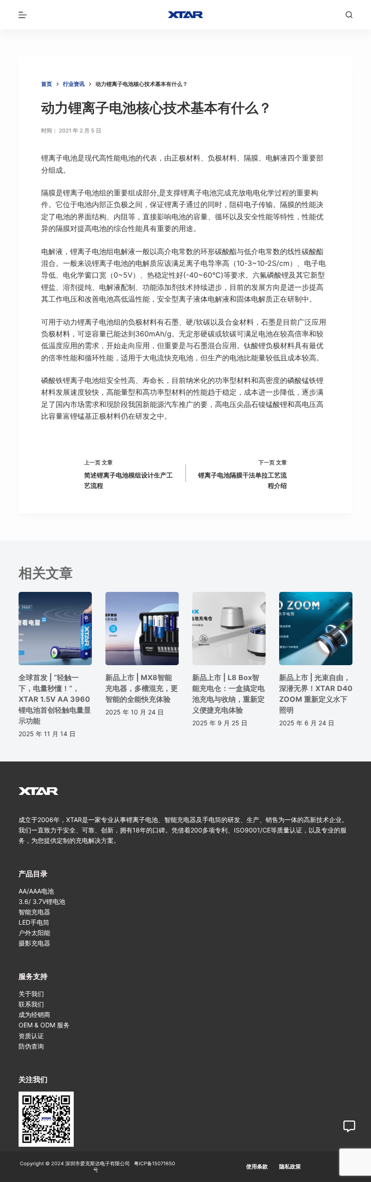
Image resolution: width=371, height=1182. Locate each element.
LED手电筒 (34, 922)
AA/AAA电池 (36, 891)
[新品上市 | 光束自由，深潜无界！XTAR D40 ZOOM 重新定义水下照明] (315, 628)
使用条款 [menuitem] (257, 1166)
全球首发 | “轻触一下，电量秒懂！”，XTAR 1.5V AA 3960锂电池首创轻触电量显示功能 (55, 699)
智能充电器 (34, 912)
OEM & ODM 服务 (44, 1025)
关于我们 (31, 994)
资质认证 (31, 1036)
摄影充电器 (34, 943)
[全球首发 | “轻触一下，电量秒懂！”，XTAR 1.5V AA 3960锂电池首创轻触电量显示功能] (55, 628)
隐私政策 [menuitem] (290, 1166)
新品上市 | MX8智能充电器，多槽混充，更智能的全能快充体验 (141, 688)
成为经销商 (34, 1014)
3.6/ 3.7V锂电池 (42, 901)
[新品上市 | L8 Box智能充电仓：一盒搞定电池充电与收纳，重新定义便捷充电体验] (229, 628)
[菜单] (23, 15)
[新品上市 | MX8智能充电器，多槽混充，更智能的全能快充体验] (142, 628)
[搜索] (349, 14)
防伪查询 (31, 1046)
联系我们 (31, 1004)
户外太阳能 (34, 932)
